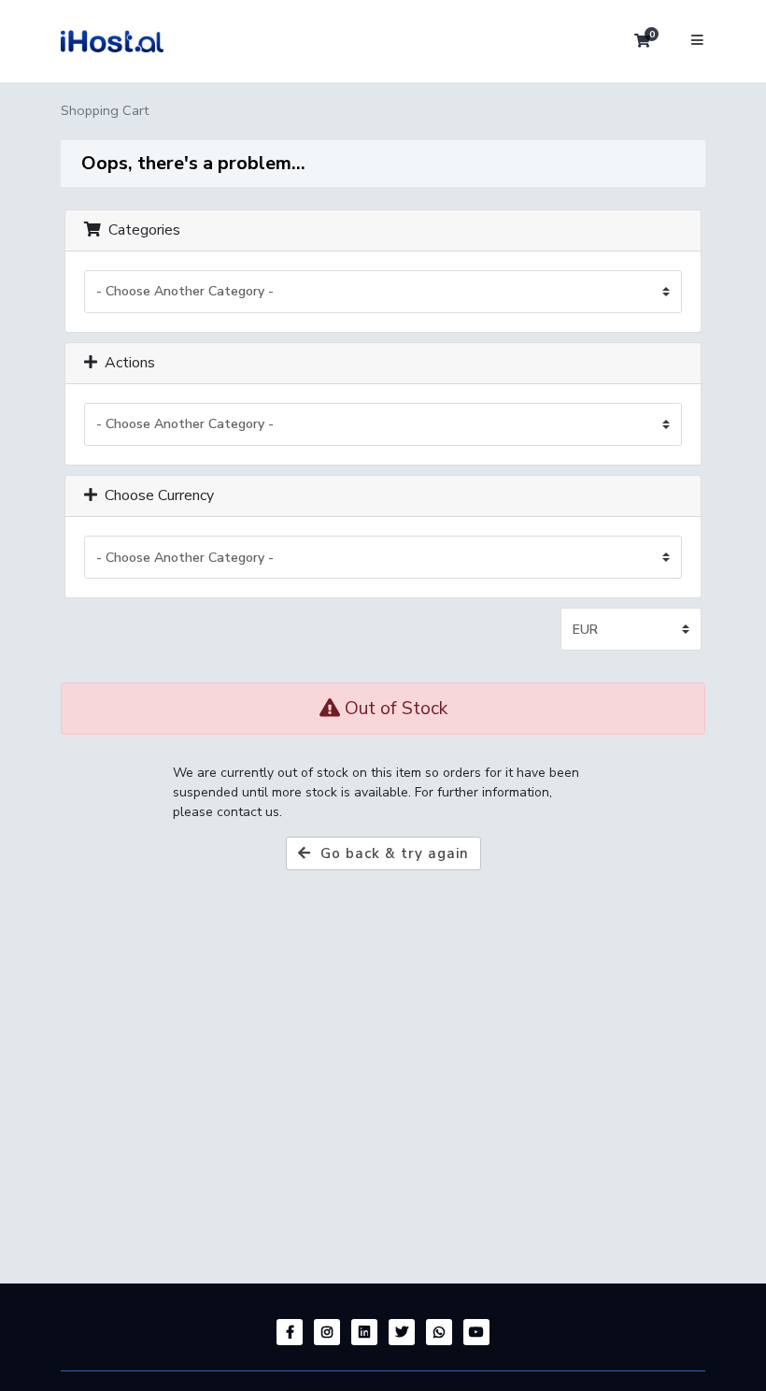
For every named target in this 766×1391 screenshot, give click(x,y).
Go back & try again (390, 853)
